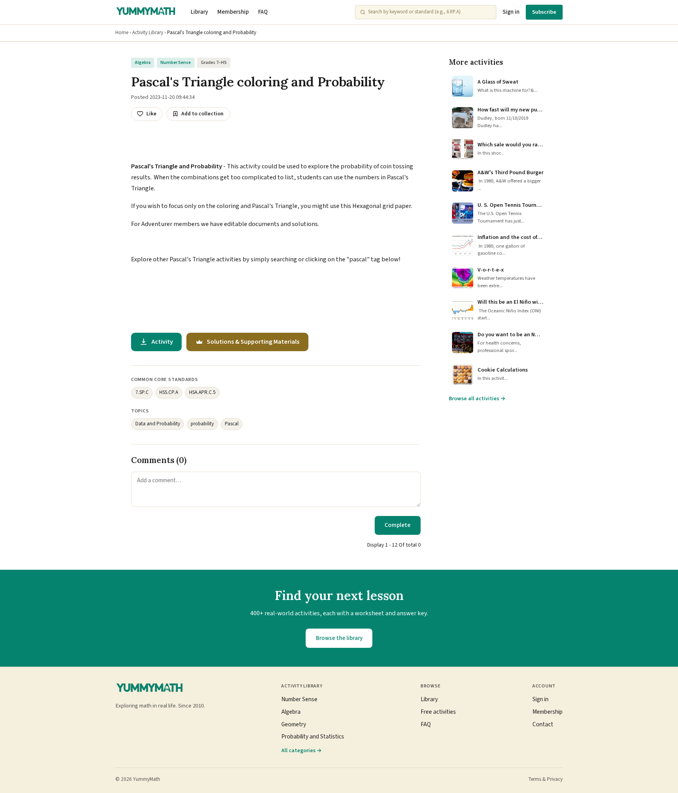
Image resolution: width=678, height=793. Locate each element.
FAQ (263, 12)
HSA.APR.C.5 (202, 392)
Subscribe (544, 12)
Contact (542, 724)
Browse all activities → (477, 399)
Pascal (232, 423)
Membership (233, 12)
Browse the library (339, 638)
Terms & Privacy (545, 779)
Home (121, 32)
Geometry (293, 724)
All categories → (301, 750)
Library (199, 12)
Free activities (438, 711)
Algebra (143, 62)
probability (202, 423)
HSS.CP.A (168, 392)
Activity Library (147, 32)
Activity (162, 341)
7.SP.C (142, 392)
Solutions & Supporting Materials (253, 341)
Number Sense (175, 62)
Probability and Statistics (312, 736)
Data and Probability (157, 423)
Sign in (511, 12)
